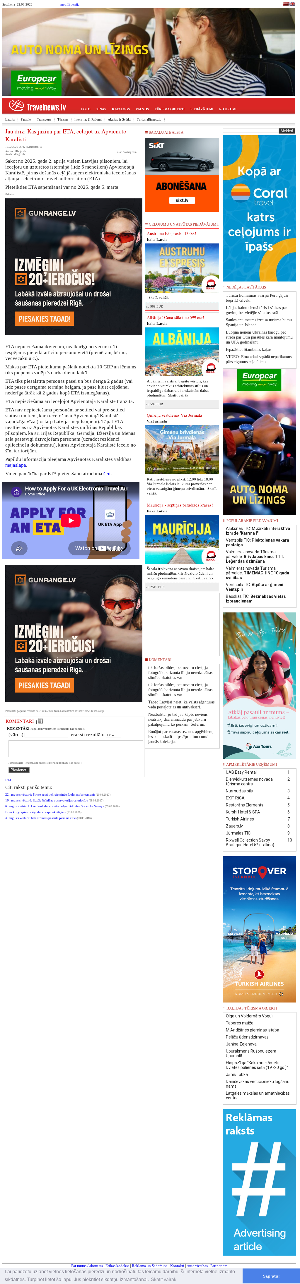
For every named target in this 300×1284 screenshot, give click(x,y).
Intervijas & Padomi (88, 119)
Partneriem (218, 1266)
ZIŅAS (101, 109)
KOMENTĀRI (20, 721)
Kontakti (177, 1266)
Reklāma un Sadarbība (150, 1266)
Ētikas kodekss (117, 1266)
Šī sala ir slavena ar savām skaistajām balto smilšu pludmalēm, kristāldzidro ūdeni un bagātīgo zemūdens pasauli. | (180, 573)
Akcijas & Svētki (119, 119)
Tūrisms (62, 119)
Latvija (10, 119)
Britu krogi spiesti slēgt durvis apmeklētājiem (35, 812)
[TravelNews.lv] (285, 4)
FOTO (86, 109)
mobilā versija (69, 4)
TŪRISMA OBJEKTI (170, 109)
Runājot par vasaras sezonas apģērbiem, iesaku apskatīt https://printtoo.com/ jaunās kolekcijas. (181, 736)
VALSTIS (142, 109)
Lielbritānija (34, 146)
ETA (8, 780)
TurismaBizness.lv (149, 119)
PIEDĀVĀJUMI (201, 109)
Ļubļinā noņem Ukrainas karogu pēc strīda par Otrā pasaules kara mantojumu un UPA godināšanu (259, 337)
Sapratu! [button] (271, 1276)
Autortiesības (197, 1266)
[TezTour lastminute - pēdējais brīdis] (285, 289)
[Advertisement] (182, 622)
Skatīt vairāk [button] (163, 1279)
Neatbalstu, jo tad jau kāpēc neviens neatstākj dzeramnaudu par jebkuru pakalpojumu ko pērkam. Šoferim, (177, 719)
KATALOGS (121, 109)
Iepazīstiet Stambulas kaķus (248, 349)
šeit (107, 473)
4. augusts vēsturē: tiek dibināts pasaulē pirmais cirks (40, 818)
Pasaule (26, 119)
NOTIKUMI (227, 109)
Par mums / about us (87, 1266)
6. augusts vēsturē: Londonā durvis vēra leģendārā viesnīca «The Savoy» (54, 806)
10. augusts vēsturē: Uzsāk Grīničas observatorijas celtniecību (46, 800)
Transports (44, 119)
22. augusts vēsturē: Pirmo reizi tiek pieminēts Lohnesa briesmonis (50, 794)
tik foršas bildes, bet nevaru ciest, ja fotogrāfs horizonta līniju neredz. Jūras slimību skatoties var (180, 672)
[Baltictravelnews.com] (292, 4)
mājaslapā (15, 465)
